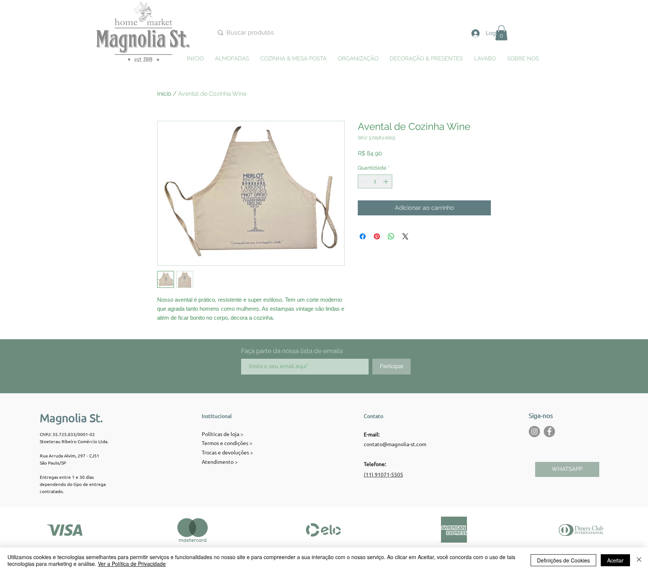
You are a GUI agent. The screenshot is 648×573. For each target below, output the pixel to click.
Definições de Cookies (563, 560)
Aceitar (615, 560)
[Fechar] (639, 560)
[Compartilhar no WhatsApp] (391, 236)
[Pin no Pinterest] (376, 236)
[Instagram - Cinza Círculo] (534, 431)
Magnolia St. (71, 417)
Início (164, 93)
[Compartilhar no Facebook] (362, 236)
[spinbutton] (375, 181)
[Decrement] (363, 181)
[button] (501, 33)
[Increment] (386, 181)
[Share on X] (405, 236)
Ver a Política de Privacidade (132, 563)
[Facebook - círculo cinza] (549, 431)
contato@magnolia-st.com (395, 444)
